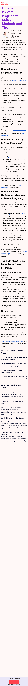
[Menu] (24, 3)
